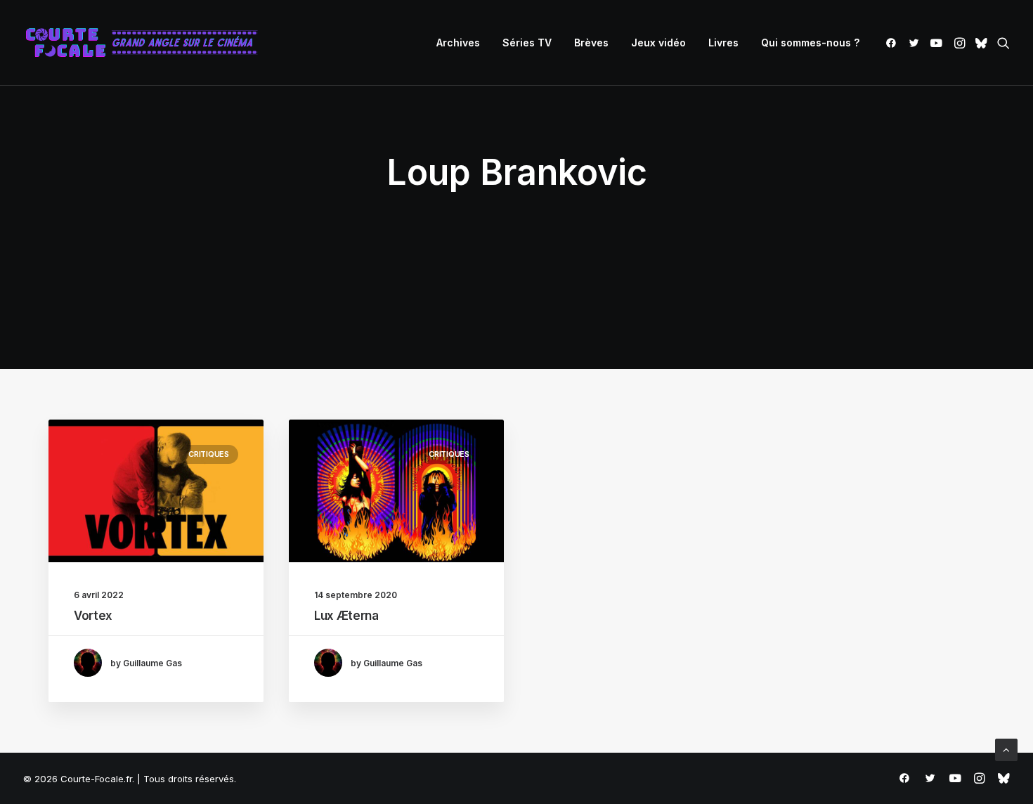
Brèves (591, 42)
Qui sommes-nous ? (810, 42)
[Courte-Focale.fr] (146, 42)
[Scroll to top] (1006, 749)
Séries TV (527, 42)
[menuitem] (458, 43)
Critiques (208, 454)
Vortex (93, 616)
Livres (723, 42)
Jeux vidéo (658, 42)
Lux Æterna (346, 616)
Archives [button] (458, 42)
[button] (893, 43)
